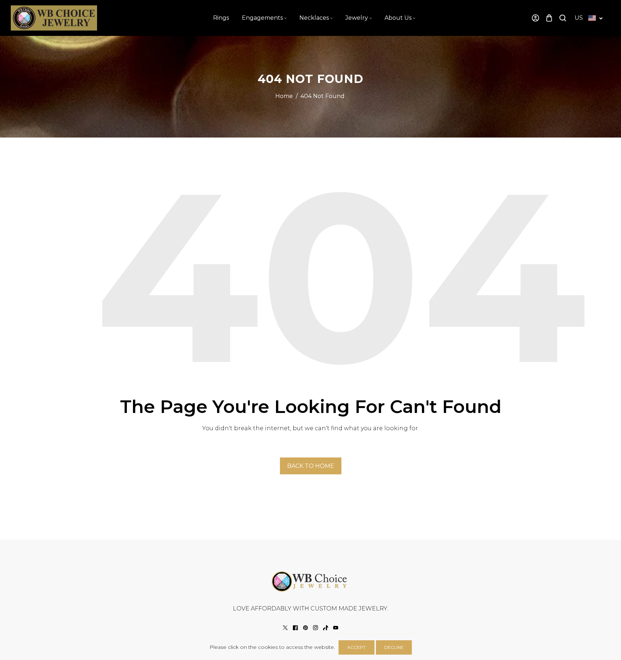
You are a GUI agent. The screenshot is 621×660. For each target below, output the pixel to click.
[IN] (315, 627)
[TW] (285, 627)
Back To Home (310, 466)
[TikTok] (325, 627)
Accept (356, 647)
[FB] (295, 627)
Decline (394, 647)
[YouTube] (335, 627)
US (579, 17)
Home (284, 96)
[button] (549, 18)
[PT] (305, 627)
